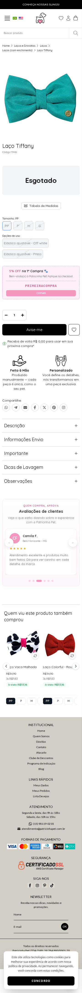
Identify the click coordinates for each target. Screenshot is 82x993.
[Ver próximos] (75, 666)
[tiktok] (52, 885)
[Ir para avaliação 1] (30, 581)
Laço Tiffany (44, 50)
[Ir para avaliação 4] (45, 581)
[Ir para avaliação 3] (39, 581)
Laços (43, 45)
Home (6, 45)
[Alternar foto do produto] (35, 655)
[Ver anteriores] (7, 666)
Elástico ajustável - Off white (25, 243)
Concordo (41, 981)
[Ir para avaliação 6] (52, 581)
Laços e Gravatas (24, 45)
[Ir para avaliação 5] (49, 581)
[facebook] (30, 885)
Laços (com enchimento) (17, 50)
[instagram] (37, 885)
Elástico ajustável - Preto (22, 254)
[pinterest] (44, 885)
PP (7, 226)
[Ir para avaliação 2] (34, 581)
